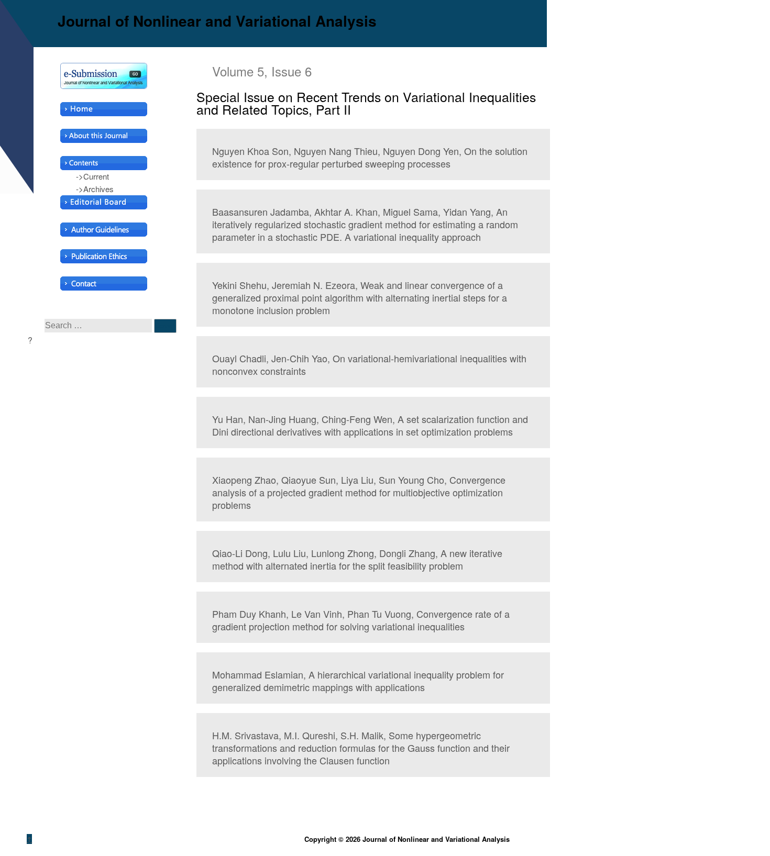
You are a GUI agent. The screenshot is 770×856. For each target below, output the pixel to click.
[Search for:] (99, 324)
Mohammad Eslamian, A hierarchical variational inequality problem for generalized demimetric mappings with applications (358, 681)
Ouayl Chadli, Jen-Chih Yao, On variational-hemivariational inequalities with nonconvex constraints (369, 364)
